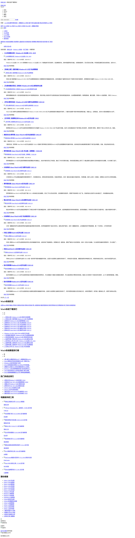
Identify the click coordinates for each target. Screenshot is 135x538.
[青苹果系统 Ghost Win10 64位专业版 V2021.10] (17, 187)
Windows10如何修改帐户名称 (12, 363)
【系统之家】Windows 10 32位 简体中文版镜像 (17, 317)
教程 (37, 26)
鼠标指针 (6, 38)
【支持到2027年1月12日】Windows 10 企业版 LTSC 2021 (20, 341)
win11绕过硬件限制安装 (10, 23)
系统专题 (44, 41)
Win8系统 (6, 33)
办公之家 (27, 26)
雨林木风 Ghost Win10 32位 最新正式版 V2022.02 (17, 328)
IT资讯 (5, 31)
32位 (7, 46)
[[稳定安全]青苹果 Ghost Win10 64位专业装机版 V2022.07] (20, 138)
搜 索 (16, 19)
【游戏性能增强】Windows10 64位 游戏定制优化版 (18, 337)
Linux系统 (6, 34)
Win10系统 (6, 26)
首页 (2, 26)
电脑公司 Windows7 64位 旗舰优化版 (14, 384)
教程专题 (39, 41)
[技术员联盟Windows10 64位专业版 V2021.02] (16, 268)
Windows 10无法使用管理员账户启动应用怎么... (17, 368)
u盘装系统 (22, 41)
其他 (5, 28)
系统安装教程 (9, 41)
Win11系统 (18, 26)
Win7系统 (12, 26)
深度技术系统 (21, 305)
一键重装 (33, 26)
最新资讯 (3, 41)
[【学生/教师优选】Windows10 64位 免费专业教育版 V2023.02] (21, 105)
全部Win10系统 (5, 305)
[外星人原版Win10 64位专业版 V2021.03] (15, 236)
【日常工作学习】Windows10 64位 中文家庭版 (17, 346)
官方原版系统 (60, 305)
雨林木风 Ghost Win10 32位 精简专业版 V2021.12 (17, 330)
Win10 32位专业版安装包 (11, 389)
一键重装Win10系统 (23, 23)
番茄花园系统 (44, 305)
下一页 (7, 297)
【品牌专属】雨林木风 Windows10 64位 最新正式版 (18, 339)
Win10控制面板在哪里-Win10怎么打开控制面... (17, 365)
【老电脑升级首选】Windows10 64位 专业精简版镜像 (19, 335)
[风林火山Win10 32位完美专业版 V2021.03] (16, 252)
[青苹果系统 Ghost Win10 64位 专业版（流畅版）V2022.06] (20, 154)
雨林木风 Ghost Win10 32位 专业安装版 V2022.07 (17, 324)
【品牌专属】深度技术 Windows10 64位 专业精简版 (18, 344)
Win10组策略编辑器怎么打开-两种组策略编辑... (17, 372)
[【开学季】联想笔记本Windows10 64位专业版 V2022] (19, 121)
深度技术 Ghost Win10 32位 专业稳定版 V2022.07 (17, 322)
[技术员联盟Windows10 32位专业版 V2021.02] (16, 285)
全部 (5, 46)
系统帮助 (16, 41)
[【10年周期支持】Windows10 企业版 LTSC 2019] (17, 56)
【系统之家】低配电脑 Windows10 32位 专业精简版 (18, 319)
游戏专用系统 (52, 305)
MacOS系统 (7, 36)
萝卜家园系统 (36, 305)
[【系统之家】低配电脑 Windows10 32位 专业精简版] (18, 72)
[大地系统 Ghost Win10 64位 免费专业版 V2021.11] (17, 170)
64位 (10, 46)
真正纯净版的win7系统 (46, 23)
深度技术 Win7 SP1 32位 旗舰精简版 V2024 (16, 382)
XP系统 (23, 26)
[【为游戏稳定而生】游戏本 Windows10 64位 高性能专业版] (20, 89)
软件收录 (9, 531)
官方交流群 (4, 531)
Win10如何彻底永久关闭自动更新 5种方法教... (17, 370)
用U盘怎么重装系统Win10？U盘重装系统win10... (17, 359)
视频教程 (34, 41)
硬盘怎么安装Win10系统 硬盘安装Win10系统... (17, 366)
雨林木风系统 (28, 305)
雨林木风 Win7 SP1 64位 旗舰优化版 (14, 386)
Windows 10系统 (17, 49)
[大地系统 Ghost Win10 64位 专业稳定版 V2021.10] (18, 219)
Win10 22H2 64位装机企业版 (12, 387)
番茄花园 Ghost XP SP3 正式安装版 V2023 (16, 393)
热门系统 (50, 41)
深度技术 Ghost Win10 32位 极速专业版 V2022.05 (17, 326)
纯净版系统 (28, 41)
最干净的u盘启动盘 (34, 23)
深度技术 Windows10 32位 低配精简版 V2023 (16, 321)
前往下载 (6, 65)
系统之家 (3, 2)
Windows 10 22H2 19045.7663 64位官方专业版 (16, 333)
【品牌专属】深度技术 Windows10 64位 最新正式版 (18, 342)
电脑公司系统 (13, 305)
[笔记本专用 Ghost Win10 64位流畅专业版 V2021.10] (18, 203)
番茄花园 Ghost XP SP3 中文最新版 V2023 (16, 391)
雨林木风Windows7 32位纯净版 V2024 (14, 380)
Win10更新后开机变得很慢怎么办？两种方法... (17, 361)
